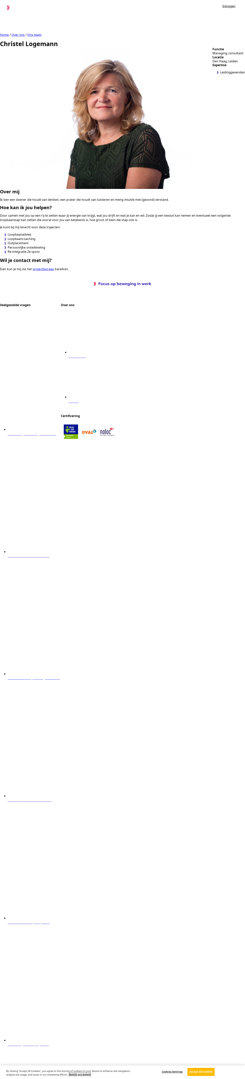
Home (4, 35)
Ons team (34, 35)
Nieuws (187, 7)
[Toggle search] (242, 8)
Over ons (164, 7)
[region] (122, 1072)
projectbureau (43, 269)
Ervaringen (141, 7)
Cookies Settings (172, 1071)
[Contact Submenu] (215, 7)
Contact (206, 7)
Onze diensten (111, 7)
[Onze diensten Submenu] (125, 7)
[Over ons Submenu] (174, 7)
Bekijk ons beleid (79, 1075)
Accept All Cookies (200, 1071)
